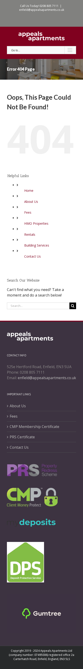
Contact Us (32, 256)
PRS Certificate (22, 436)
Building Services (36, 245)
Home (28, 190)
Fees (27, 212)
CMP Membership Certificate (34, 426)
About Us (31, 201)
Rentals (29, 234)
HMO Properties (36, 223)
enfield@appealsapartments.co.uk (41, 10)
